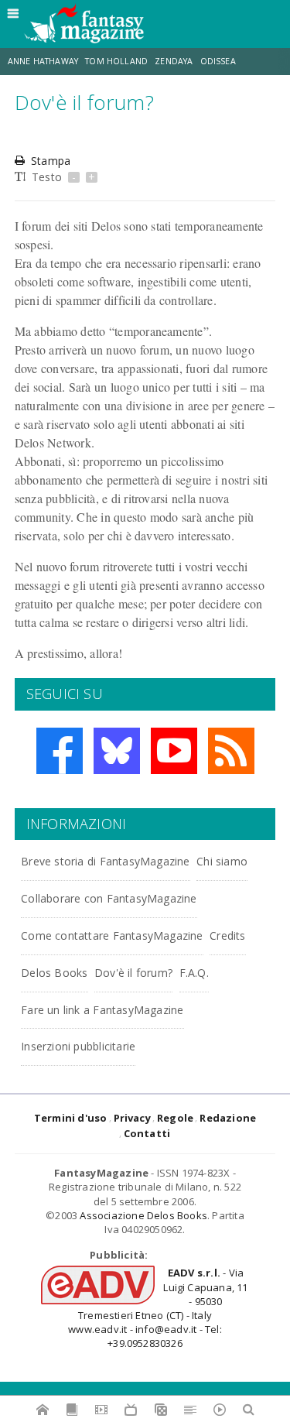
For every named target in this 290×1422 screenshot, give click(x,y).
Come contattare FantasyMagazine (112, 935)
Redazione (228, 1118)
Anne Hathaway (43, 61)
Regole (175, 1118)
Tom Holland (116, 61)
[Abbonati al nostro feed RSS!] (231, 751)
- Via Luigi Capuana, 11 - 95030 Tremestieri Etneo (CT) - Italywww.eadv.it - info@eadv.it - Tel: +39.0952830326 (157, 1308)
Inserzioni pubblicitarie (78, 1046)
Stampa (50, 160)
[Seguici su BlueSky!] (116, 751)
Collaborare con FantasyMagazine (109, 898)
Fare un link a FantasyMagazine (102, 1009)
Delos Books (54, 972)
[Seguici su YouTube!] (174, 751)
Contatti (147, 1133)
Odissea (218, 61)
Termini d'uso (70, 1118)
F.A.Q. (194, 972)
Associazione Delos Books (143, 1215)
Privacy (132, 1118)
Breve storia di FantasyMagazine (105, 861)
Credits (227, 935)
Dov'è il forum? (133, 972)
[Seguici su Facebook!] (59, 751)
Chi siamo (221, 861)
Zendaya (174, 61)
